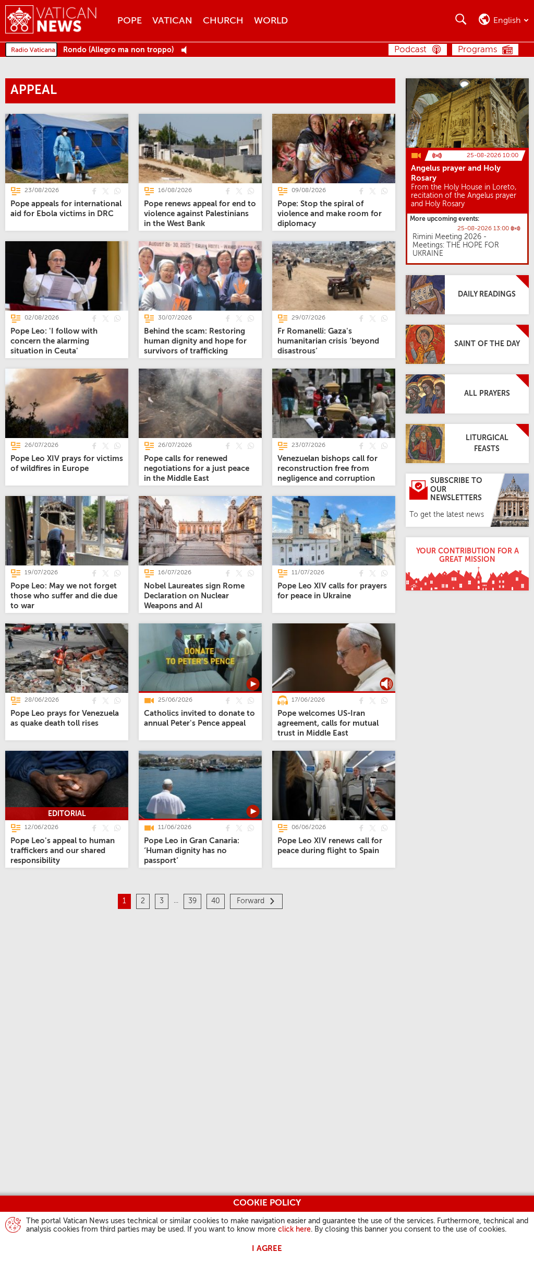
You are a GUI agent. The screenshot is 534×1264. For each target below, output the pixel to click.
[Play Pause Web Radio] (187, 50)
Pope (129, 21)
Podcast (410, 49)
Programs (477, 49)
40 (215, 901)
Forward (250, 901)
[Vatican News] (58, 20)
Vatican (172, 21)
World (271, 21)
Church (223, 21)
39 (192, 901)
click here (294, 1229)
